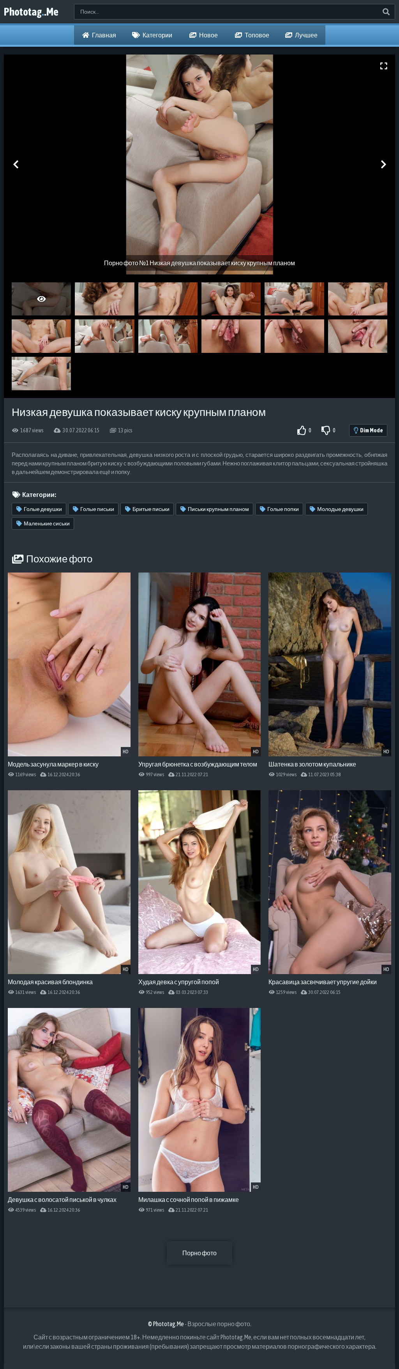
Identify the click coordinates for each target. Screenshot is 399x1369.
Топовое (256, 35)
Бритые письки (150, 509)
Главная (103, 35)
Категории (157, 35)
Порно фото (199, 1252)
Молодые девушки (340, 509)
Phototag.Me (31, 11)
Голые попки (283, 509)
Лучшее (306, 35)
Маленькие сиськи (47, 523)
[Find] (386, 11)
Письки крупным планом (218, 509)
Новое (208, 35)
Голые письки (97, 509)
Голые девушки (43, 509)
